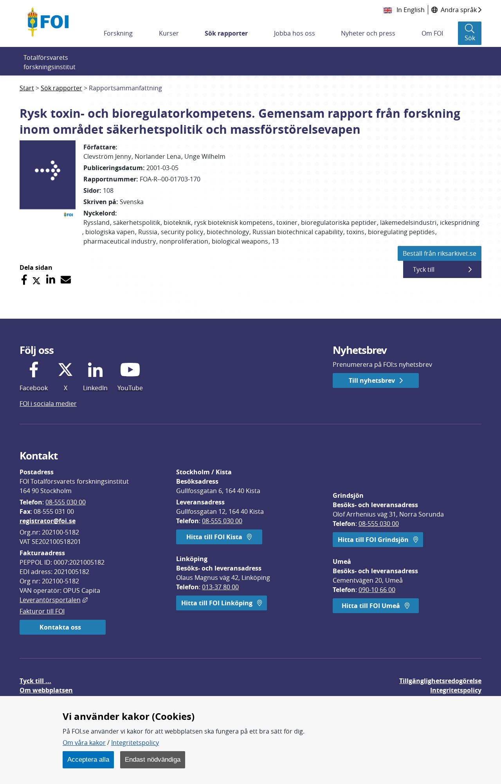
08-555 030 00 (65, 502)
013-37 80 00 (220, 587)
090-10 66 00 (377, 589)
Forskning (118, 33)
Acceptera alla (88, 759)
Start (27, 88)
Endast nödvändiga (152, 759)
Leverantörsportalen (54, 600)
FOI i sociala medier (48, 403)
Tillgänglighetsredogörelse (440, 680)
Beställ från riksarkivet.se (439, 253)
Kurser (169, 33)
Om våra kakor (84, 742)
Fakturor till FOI (42, 611)
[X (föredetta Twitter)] (36, 280)
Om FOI (432, 33)
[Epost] (66, 280)
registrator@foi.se (48, 521)
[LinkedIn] (50, 280)
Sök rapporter (226, 33)
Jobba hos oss (294, 33)
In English (410, 9)
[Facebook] (24, 280)
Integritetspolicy (135, 742)
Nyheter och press (368, 33)
